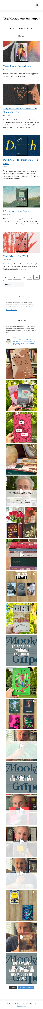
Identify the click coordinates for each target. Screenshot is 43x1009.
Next (36, 277)
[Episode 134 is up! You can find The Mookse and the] (21, 777)
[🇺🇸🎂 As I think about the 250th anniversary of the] (21, 522)
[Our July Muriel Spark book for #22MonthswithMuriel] (21, 363)
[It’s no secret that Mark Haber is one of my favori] (21, 427)
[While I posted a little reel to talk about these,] (21, 714)
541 (30, 277)
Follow (29, 28)
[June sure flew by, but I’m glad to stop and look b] (21, 586)
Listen (20, 28)
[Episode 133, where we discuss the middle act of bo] (21, 968)
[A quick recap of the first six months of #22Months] (21, 491)
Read (12, 28)
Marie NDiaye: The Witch (15, 256)
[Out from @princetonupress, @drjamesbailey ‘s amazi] (21, 809)
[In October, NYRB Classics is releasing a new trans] (21, 395)
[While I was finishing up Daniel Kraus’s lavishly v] (21, 682)
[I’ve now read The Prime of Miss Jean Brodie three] (21, 618)
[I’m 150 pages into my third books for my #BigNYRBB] (21, 459)
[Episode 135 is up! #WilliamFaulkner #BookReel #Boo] (21, 650)
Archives (6, 281)
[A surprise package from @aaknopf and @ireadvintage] (21, 745)
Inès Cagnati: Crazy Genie (16, 211)
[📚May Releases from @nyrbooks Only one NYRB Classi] (21, 905)
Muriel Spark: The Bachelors (17, 65)
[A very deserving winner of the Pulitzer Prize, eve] (21, 937)
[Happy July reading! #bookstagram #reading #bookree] (21, 554)
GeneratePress (21, 1006)
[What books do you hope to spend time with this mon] (21, 873)
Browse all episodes (11, 310)
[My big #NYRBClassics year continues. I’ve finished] (21, 841)
